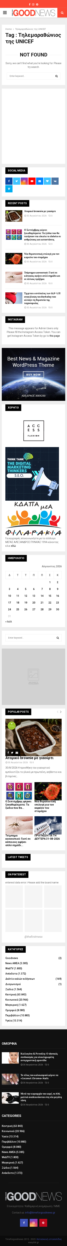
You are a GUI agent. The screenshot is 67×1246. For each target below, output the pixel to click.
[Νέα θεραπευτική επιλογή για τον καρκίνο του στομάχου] (13, 258)
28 (42, 609)
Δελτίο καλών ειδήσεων (20, 978)
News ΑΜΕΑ (12, 963)
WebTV (9, 968)
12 (25, 595)
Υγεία (8, 1020)
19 (25, 602)
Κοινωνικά (11, 999)
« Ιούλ (8, 621)
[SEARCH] (58, 637)
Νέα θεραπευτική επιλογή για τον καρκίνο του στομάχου (41, 255)
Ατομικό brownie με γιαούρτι (40, 211)
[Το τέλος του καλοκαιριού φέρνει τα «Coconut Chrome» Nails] (10, 1079)
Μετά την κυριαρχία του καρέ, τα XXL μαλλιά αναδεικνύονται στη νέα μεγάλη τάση (41, 1097)
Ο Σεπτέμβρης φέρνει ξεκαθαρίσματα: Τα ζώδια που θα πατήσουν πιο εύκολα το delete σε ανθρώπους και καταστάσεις (42, 235)
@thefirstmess (33, 936)
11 (17, 595)
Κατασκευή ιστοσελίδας (49, 1239)
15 (49, 595)
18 (17, 602)
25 (17, 609)
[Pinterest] (43, 1223)
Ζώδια (9, 989)
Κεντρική (10, 994)
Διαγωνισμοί (13, 984)
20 (33, 602)
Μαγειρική (11, 1004)
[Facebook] (24, 1223)
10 (9, 595)
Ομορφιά (10, 1010)
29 (49, 609)
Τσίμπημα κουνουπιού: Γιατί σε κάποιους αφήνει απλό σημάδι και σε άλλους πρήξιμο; (42, 276)
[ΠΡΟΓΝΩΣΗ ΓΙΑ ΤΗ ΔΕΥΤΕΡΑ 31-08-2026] (48, 825)
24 (9, 609)
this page (54, 335)
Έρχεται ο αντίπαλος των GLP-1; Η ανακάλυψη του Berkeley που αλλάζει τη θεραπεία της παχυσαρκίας (42, 298)
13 (33, 595)
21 (42, 602)
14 (42, 595)
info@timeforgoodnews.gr (40, 1212)
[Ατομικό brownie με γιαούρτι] (13, 215)
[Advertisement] (33, 125)
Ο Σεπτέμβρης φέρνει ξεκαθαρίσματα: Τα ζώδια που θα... (18, 804)
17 (9, 602)
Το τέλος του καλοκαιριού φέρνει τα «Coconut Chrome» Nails (39, 1076)
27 (33, 609)
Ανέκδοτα (11, 973)
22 (49, 602)
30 (57, 609)
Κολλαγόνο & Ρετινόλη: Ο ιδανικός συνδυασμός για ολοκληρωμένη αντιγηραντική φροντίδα (39, 1057)
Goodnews (11, 958)
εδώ (13, 545)
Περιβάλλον (12, 1015)
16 (57, 595)
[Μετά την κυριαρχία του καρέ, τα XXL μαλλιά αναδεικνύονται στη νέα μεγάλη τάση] (10, 1097)
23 (57, 602)
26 (25, 609)
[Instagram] (34, 1223)
